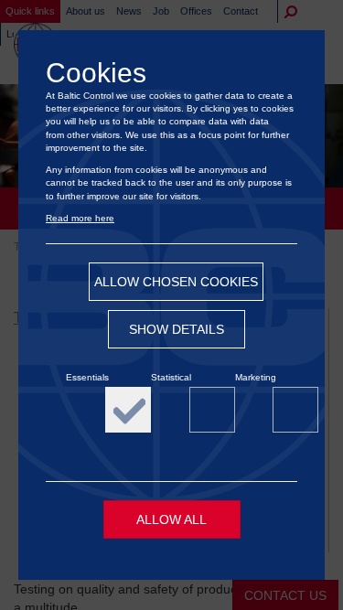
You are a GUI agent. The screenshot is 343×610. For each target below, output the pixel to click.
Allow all (171, 519)
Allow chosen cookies (176, 281)
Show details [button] (176, 329)
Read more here (80, 218)
